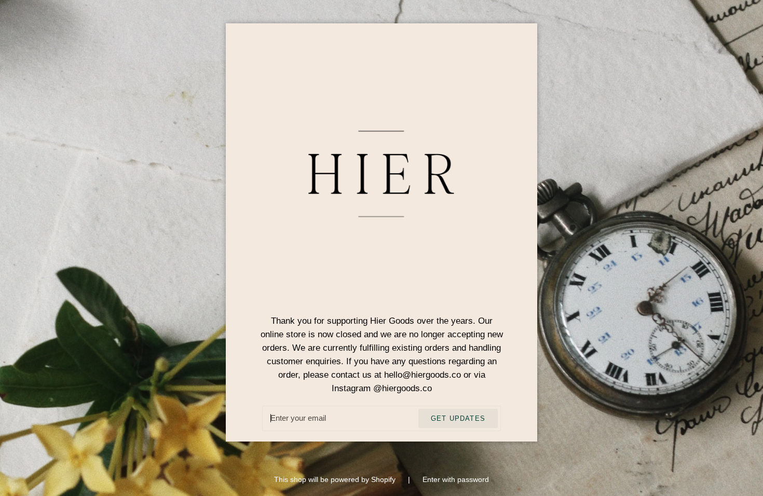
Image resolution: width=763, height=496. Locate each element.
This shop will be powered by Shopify (336, 480)
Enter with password (456, 480)
